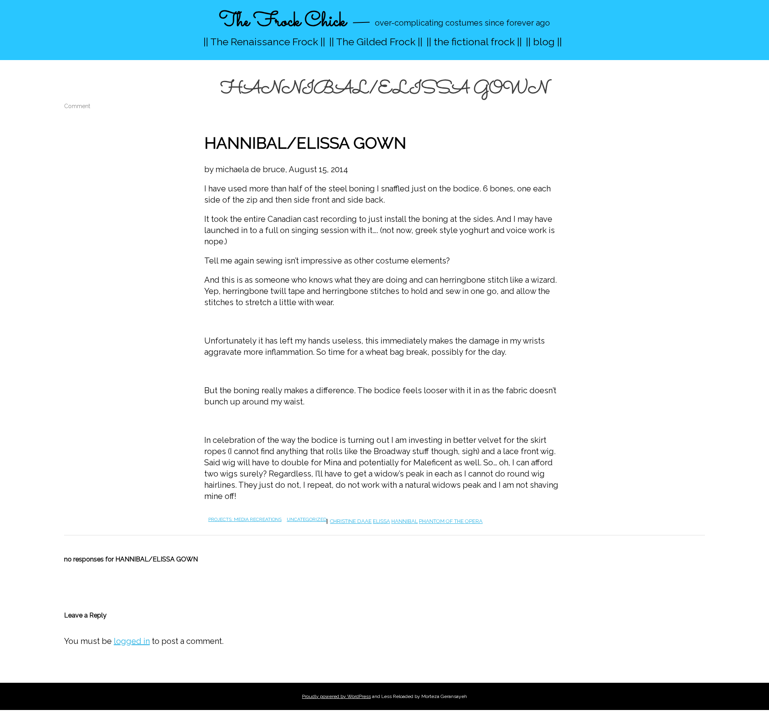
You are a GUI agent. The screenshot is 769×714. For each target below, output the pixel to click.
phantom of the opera (451, 521)
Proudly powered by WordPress (336, 696)
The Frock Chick (282, 21)
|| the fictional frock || (474, 42)
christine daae (351, 521)
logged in (132, 641)
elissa (381, 521)
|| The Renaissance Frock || (264, 42)
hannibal (404, 521)
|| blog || (544, 42)
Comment (77, 106)
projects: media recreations (245, 519)
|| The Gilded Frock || (376, 42)
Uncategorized (306, 519)
